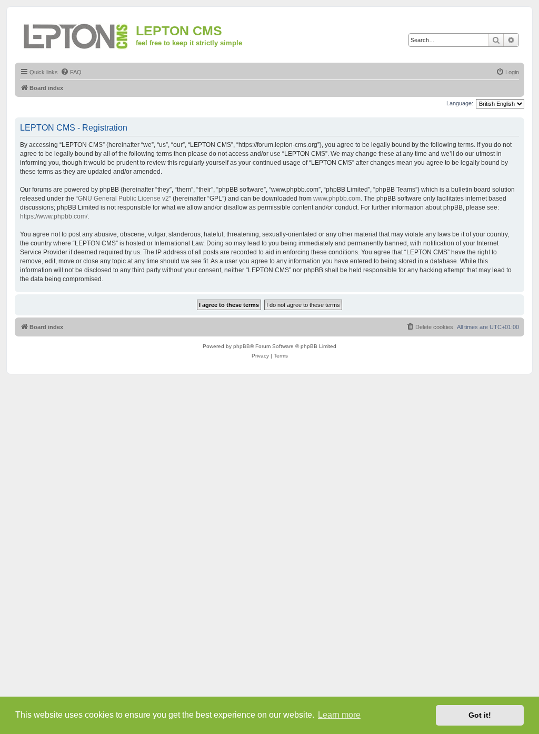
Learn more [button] (339, 714)
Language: (459, 103)
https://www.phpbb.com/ (53, 216)
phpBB (241, 346)
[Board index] (76, 34)
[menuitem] (71, 72)
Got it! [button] (479, 715)
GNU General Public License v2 (123, 198)
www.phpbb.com (337, 198)
